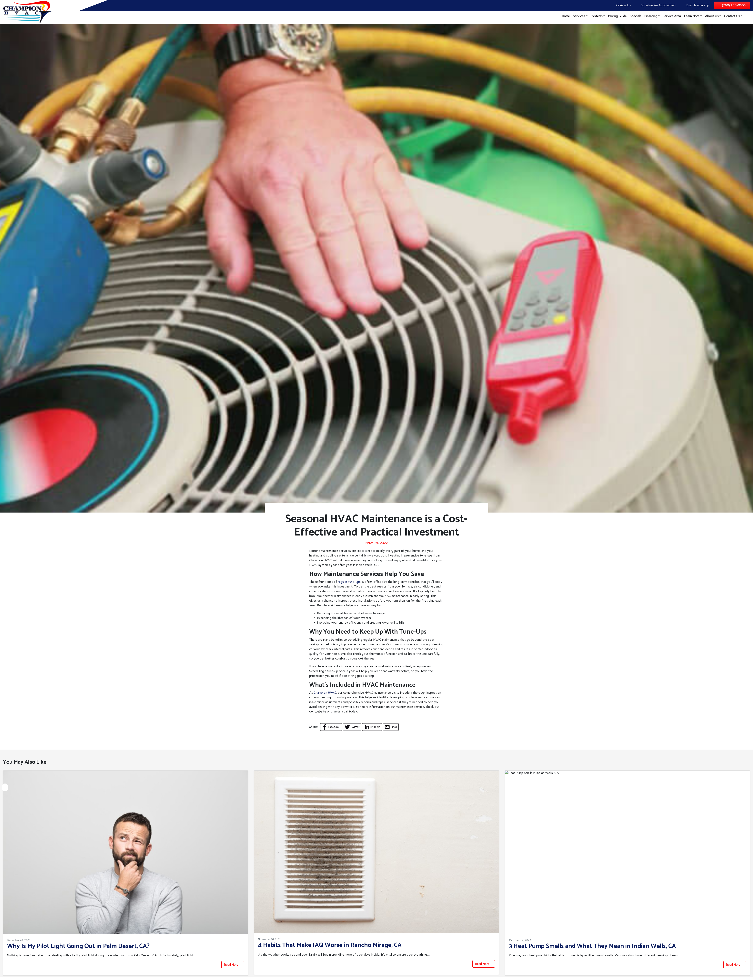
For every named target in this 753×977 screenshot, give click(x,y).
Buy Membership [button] (697, 5)
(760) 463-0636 (734, 5)
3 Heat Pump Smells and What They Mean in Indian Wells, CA (592, 946)
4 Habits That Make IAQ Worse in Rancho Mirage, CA (330, 945)
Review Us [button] (623, 5)
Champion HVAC (325, 692)
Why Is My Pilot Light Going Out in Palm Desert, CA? (78, 946)
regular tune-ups (349, 582)
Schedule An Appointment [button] (658, 5)
